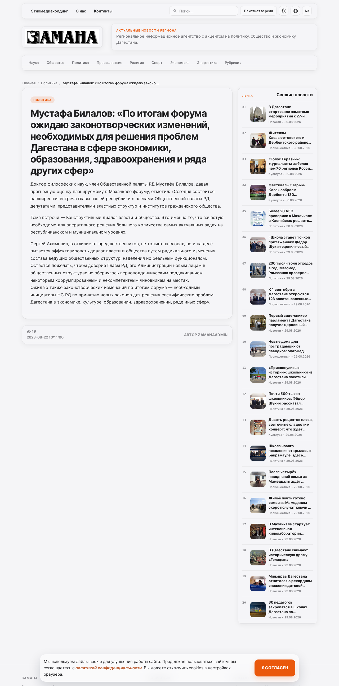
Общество (55, 62)
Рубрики (233, 62)
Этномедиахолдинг (49, 11)
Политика (80, 62)
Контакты (103, 11)
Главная (28, 83)
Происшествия (109, 62)
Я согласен (275, 667)
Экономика (179, 62)
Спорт (156, 62)
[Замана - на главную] (62, 36)
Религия (137, 62)
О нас (81, 11)
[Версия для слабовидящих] (295, 11)
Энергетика (207, 62)
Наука (34, 62)
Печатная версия (258, 11)
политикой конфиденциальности (108, 667)
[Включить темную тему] (283, 11)
